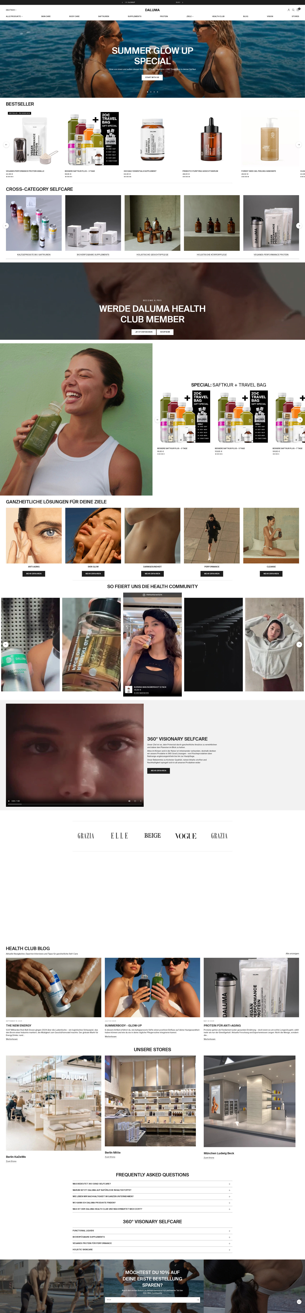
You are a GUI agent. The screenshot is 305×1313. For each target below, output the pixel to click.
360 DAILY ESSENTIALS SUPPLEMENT (140, 171)
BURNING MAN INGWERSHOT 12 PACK (150, 687)
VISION (270, 16)
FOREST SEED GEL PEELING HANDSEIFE (258, 171)
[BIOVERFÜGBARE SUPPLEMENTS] (93, 223)
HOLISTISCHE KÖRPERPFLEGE (212, 255)
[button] (152, 77)
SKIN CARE (46, 16)
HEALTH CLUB (218, 16)
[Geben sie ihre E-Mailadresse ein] (197, 1300)
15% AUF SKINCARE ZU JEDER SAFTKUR (131, 2)
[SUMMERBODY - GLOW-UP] (152, 987)
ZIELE (189, 16)
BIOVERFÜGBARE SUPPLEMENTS (93, 255)
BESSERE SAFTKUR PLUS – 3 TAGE (80, 171)
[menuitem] (15, 16)
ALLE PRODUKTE (13, 16)
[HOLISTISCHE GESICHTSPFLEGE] (152, 223)
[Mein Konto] (289, 10)
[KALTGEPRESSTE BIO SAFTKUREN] (34, 223)
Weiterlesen (12, 1039)
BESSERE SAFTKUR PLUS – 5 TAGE (230, 448)
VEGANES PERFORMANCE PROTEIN (271, 255)
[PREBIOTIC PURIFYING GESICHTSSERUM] (211, 139)
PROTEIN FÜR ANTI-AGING (222, 1025)
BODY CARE (74, 16)
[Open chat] (299, 1302)
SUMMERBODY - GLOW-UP (123, 1025)
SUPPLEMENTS (134, 16)
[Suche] (293, 10)
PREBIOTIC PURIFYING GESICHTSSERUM (200, 171)
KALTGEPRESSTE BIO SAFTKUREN (33, 255)
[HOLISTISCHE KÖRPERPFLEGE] (212, 223)
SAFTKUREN (103, 16)
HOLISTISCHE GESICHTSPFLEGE (152, 255)
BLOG (245, 16)
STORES (295, 16)
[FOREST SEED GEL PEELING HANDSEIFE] (270, 139)
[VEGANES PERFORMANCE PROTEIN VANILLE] (35, 139)
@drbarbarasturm (154, 595)
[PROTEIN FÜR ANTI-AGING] (251, 987)
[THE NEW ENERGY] (53, 987)
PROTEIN (164, 16)
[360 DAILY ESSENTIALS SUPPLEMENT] (152, 139)
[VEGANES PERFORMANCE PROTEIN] (271, 223)
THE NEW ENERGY (18, 1025)
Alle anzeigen (292, 954)
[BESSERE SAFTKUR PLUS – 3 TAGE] (93, 139)
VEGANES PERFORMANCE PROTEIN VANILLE (25, 171)
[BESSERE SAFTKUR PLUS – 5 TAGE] (243, 417)
